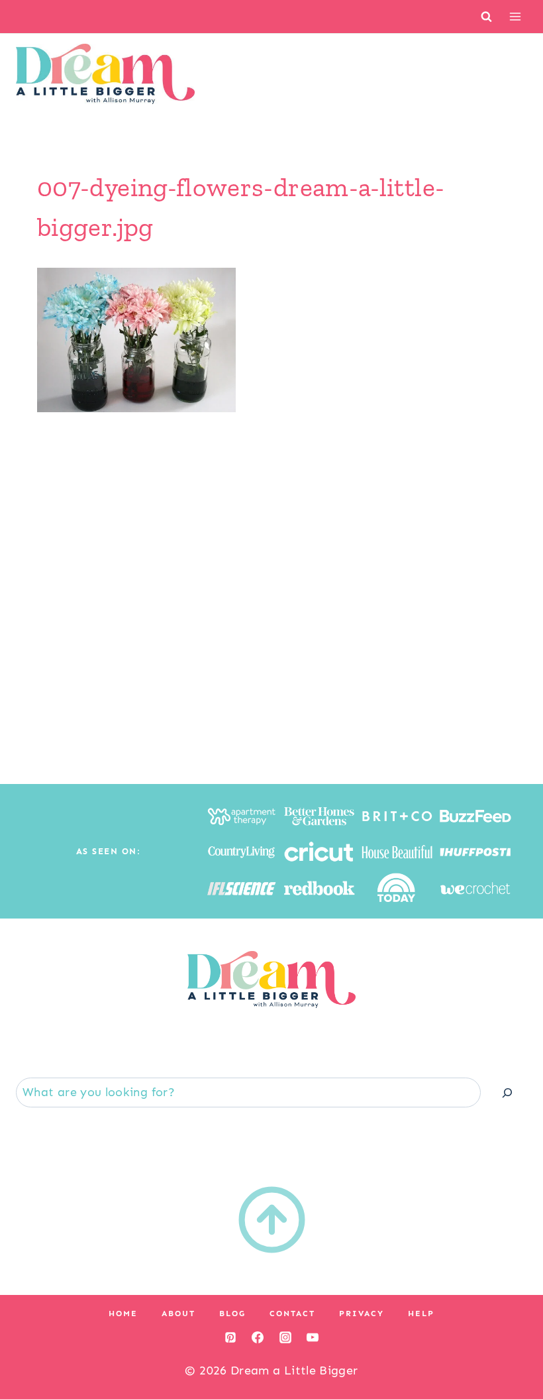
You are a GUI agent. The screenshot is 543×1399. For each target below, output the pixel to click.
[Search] (507, 1092)
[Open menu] (515, 16)
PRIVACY (361, 1313)
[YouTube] (312, 1337)
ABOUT (178, 1313)
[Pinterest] (230, 1337)
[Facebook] (258, 1337)
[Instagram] (285, 1337)
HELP (421, 1313)
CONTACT (292, 1313)
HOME (123, 1313)
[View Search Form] (486, 16)
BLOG (232, 1313)
